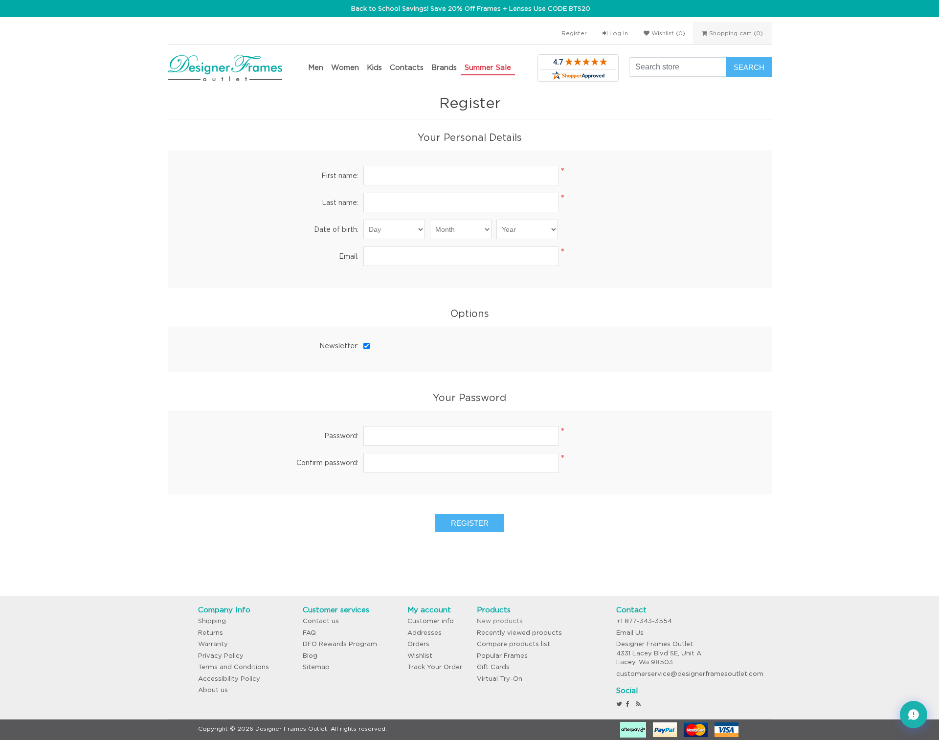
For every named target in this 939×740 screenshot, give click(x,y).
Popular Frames (502, 655)
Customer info (430, 621)
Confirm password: (327, 463)
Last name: (340, 202)
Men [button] (315, 67)
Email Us (630, 632)
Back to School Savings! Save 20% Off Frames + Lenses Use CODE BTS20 (470, 8)
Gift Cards (493, 667)
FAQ (309, 632)
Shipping (212, 621)
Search (749, 67)
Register (574, 33)
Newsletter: (338, 346)
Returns (210, 632)
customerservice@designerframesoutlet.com (689, 673)
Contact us (321, 621)
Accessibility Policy (229, 678)
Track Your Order (434, 667)
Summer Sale (488, 67)
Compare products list (513, 644)
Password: (341, 436)
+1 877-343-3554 (644, 621)
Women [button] (345, 67)
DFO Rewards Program (340, 644)
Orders (418, 644)
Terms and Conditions (233, 667)
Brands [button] (444, 67)
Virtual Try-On (499, 678)
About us (213, 690)
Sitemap (316, 667)
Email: (348, 256)
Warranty (213, 644)
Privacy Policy (221, 655)
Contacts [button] (407, 67)
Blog (310, 655)
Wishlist (419, 655)
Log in (617, 33)
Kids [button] (374, 67)
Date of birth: (336, 229)
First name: (339, 175)
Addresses (424, 632)
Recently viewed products (519, 632)
